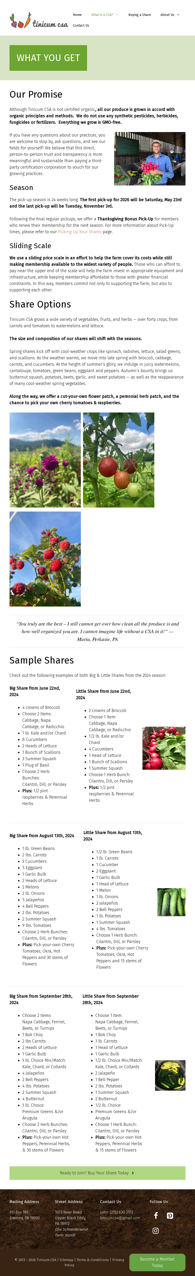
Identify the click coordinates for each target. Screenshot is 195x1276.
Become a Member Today (157, 1262)
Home (77, 15)
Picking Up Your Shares (80, 231)
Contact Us (81, 26)
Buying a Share (139, 15)
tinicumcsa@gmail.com (120, 1218)
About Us (167, 15)
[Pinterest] (170, 1216)
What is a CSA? (102, 15)
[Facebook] (156, 1216)
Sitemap (66, 1260)
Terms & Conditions (93, 1260)
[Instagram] (156, 1231)
